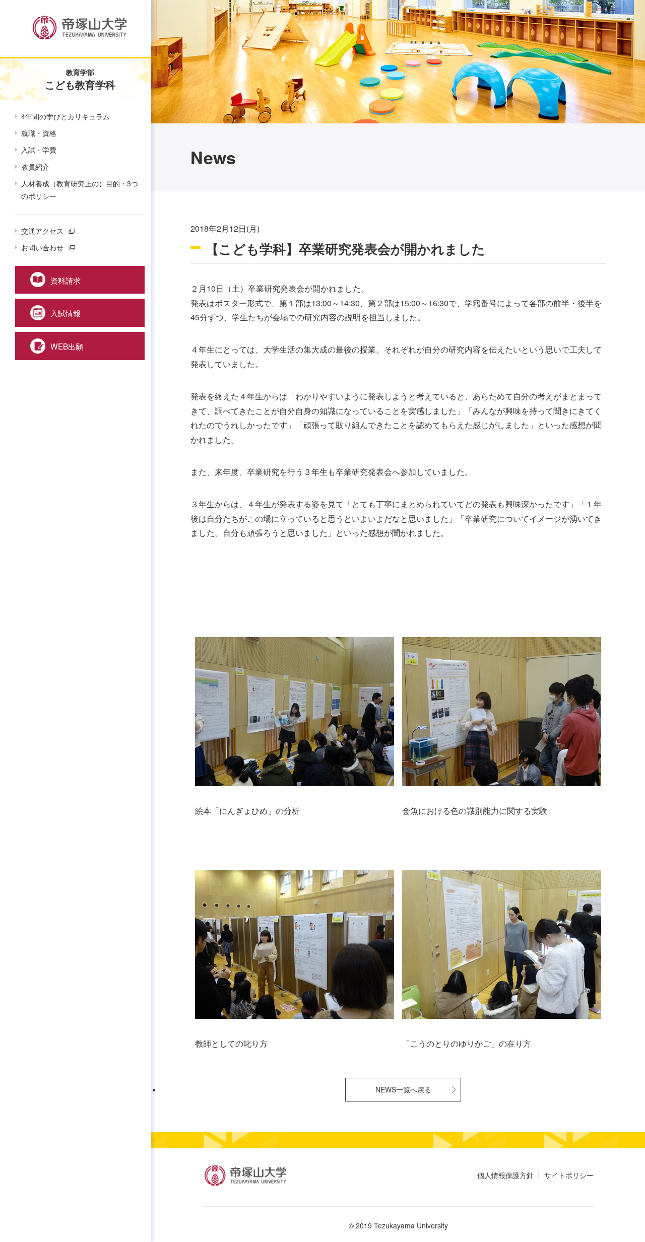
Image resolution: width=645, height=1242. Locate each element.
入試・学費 (38, 150)
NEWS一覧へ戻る (403, 1089)
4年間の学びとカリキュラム (65, 116)
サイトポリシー (569, 1175)
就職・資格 (38, 133)
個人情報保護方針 (505, 1175)
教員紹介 (35, 167)
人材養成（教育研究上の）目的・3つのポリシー (79, 189)
